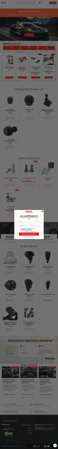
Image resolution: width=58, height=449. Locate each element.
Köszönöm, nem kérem (29, 237)
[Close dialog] (42, 211)
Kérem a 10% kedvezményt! (29, 234)
